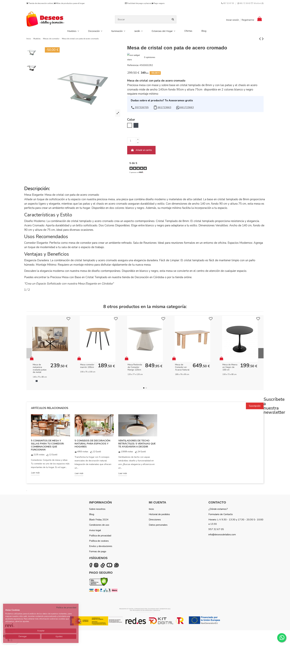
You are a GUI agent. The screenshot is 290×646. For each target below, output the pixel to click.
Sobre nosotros (97, 509)
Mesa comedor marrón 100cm (87, 366)
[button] (140, 107)
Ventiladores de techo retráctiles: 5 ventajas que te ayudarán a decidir (137, 443)
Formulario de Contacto (220, 514)
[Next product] (263, 38)
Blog (91, 514)
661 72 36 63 (244, 3)
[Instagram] (97, 565)
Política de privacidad (100, 535)
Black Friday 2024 (98, 519)
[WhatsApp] (117, 565)
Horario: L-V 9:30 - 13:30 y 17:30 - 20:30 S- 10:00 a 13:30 (235, 522)
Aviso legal (95, 530)
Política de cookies (99, 541)
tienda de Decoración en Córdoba (143, 277)
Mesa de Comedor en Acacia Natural (182, 367)
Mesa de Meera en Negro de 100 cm (229, 367)
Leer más (35, 472)
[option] (50, 447)
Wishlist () (258, 3)
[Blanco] (34, 381)
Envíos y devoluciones (100, 546)
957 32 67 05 (228, 3)
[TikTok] (103, 565)
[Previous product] (260, 38)
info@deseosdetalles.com (222, 534)
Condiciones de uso (99, 525)
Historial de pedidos (159, 514)
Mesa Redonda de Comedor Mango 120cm (135, 367)
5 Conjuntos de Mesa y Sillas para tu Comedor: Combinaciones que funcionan (47, 445)
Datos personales (158, 525)
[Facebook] (91, 565)
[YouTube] (110, 565)
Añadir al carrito (144, 150)
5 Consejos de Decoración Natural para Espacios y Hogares (92, 443)
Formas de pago (97, 551)
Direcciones (155, 519)
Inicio (151, 509)
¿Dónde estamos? (218, 509)
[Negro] (37, 381)
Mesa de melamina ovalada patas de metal (40, 368)
